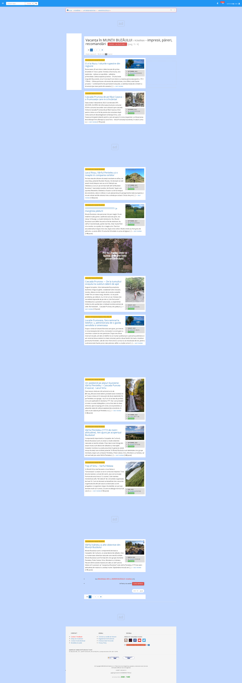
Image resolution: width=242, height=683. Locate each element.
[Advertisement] (74, 61)
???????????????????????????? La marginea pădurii (101, 209)
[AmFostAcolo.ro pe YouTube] (140, 640)
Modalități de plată (76, 643)
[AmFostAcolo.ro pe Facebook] (135, 640)
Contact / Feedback (76, 637)
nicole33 (132, 111)
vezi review (119, 86)
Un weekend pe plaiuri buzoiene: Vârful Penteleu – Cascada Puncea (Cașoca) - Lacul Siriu (102, 385)
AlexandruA (133, 73)
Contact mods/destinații (78, 641)
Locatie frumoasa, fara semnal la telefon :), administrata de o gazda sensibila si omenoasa (103, 323)
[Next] (102, 50)
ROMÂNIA (77, 10)
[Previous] (88, 50)
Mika (131, 187)
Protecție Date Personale (106, 641)
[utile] (217, 3)
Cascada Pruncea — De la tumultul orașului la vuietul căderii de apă (103, 282)
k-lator (132, 416)
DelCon (132, 330)
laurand (132, 307)
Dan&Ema (132, 491)
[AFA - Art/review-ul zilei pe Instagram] (126, 640)
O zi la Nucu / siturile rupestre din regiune (102, 64)
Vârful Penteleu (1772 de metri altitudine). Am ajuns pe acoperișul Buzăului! (103, 432)
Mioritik (132, 223)
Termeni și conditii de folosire (107, 637)
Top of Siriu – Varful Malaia (99, 465)
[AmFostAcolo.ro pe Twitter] (144, 640)
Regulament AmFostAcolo (106, 639)
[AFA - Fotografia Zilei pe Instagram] (131, 640)
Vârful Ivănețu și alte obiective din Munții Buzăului (102, 546)
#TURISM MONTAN (89, 10)
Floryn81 (132, 444)
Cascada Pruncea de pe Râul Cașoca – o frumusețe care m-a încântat (104, 98)
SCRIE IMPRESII (138, 584)
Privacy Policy (103, 643)
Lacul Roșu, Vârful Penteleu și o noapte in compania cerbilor (101, 174)
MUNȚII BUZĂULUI (104, 10)
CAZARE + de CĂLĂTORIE (117, 44)
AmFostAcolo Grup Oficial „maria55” (136, 645)
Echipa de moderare (77, 639)
